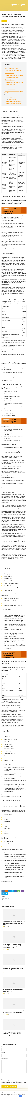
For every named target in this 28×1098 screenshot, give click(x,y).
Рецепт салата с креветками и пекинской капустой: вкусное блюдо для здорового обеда (13, 946)
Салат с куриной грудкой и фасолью (15, 103)
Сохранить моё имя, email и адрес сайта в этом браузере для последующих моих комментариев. (13, 1081)
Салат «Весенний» (9, 73)
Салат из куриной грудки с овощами (14, 75)
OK (20, 1096)
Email (3, 1052)
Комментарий (4, 1058)
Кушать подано (18, 5)
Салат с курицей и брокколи (12, 77)
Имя (2, 1047)
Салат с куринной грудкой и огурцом (14, 82)
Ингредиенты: (11, 87)
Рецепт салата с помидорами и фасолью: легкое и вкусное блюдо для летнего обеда (13, 968)
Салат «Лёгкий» (10, 94)
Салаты (4, 21)
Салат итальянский (10, 84)
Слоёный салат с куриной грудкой (13, 70)
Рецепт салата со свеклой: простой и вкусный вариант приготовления (14, 1011)
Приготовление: (11, 89)
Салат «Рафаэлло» (9, 80)
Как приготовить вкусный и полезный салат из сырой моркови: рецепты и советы (14, 923)
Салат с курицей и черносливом (14, 101)
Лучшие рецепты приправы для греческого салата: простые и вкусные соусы (12, 1033)
